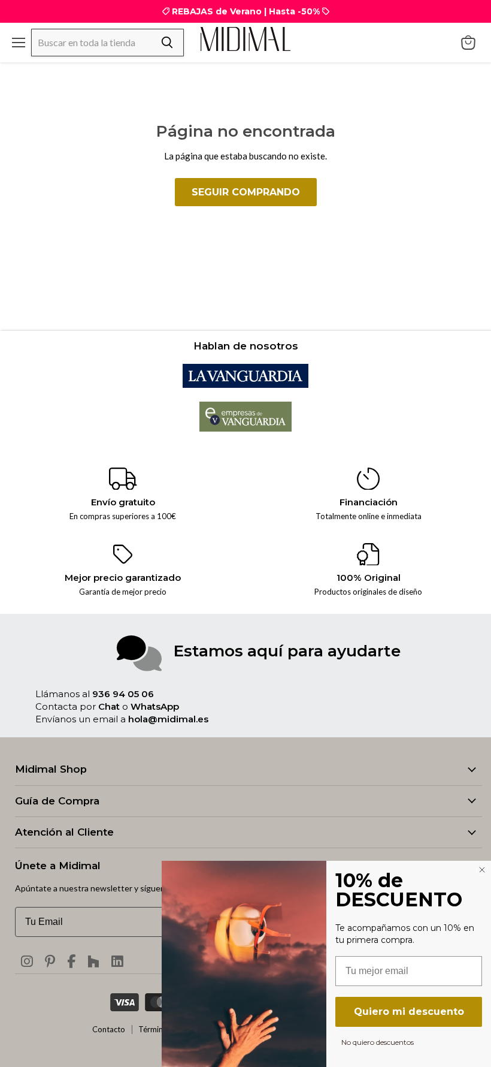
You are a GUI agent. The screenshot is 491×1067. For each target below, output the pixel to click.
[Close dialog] (482, 870)
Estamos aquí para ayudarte (287, 651)
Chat (109, 706)
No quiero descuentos (377, 1042)
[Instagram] (27, 960)
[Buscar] (167, 42)
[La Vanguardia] (245, 384)
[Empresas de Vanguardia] (245, 428)
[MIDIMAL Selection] (245, 38)
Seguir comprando (246, 192)
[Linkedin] (117, 960)
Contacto (108, 1029)
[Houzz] (93, 960)
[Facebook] (71, 960)
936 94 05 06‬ (123, 694)
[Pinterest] (50, 960)
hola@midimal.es (168, 719)
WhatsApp (155, 706)
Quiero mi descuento (409, 1011)
